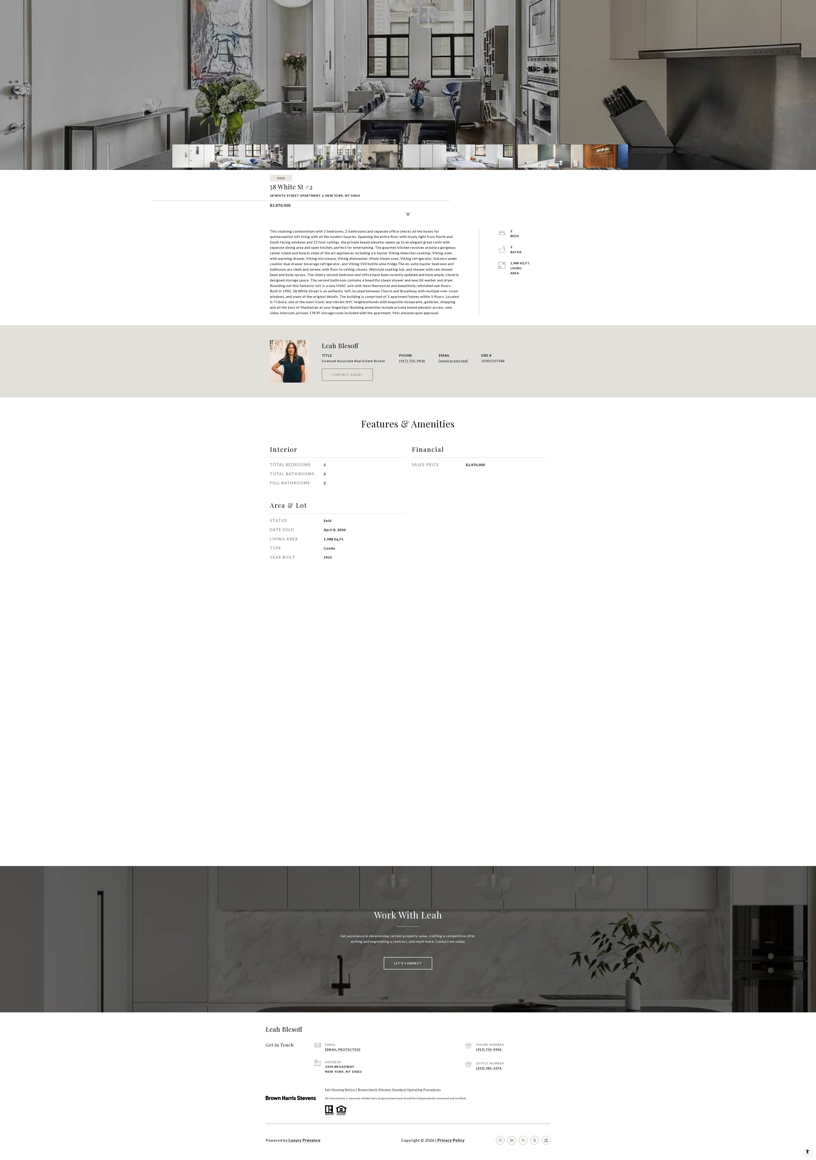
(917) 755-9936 (412, 361)
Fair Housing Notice (340, 1089)
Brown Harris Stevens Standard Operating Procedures (399, 1089)
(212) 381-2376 (489, 1068)
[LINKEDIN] (511, 1140)
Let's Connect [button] (408, 963)
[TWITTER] (523, 1140)
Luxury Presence (304, 1140)
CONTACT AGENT (347, 374)
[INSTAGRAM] (500, 1140)
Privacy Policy (451, 1140)
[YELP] (534, 1140)
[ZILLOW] (546, 1140)
